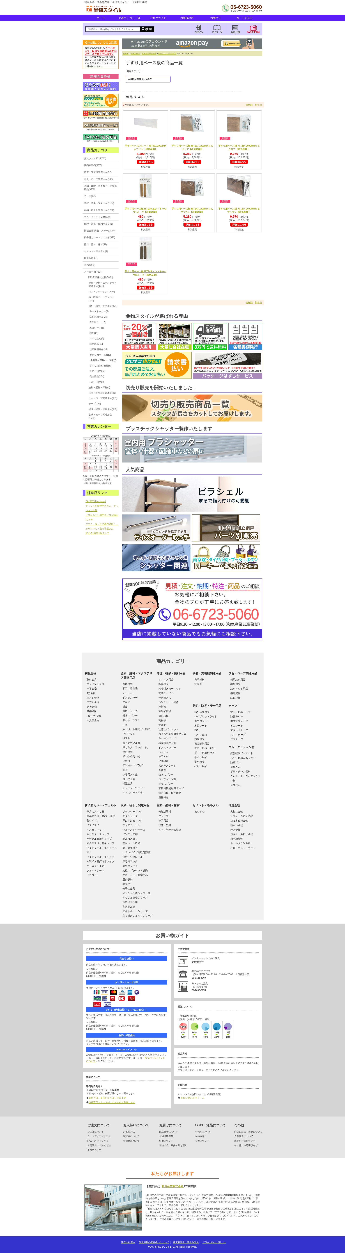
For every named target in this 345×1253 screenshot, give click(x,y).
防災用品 (199, 739)
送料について (94, 1150)
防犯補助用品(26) (98, 316)
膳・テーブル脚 (131, 742)
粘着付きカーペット (169, 688)
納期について (166, 1141)
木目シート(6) (96, 327)
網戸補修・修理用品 (169, 792)
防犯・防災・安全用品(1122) (99, 203)
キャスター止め (95, 865)
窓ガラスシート (167, 765)
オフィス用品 (166, 679)
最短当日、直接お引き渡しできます (107, 1098)
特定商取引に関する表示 (186, 1242)
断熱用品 (163, 684)
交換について (202, 1141)
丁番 (125, 724)
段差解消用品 (202, 743)
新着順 (258, 104)
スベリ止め (200, 734)
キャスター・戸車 (133, 792)
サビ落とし (164, 697)
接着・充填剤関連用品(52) (97, 172)
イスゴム (92, 875)
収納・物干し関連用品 (135, 805)
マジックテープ (239, 730)
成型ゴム (235, 767)
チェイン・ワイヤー (134, 788)
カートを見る (244, 17)
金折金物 (92, 706)
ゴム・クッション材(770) (97, 217)
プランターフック (133, 811)
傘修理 (162, 770)
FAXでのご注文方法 (97, 1141)
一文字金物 (93, 720)
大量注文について (243, 1136)
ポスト (126, 738)
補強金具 (128, 783)
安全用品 (199, 761)
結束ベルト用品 (239, 688)
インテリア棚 (130, 834)
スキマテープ (237, 734)
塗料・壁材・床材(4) (99, 387)
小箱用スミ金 (130, 774)
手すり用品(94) (97, 371)
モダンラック (130, 816)
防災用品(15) (96, 344)
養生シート (236, 725)
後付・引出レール (133, 856)
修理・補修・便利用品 (171, 673)
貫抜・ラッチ (130, 711)
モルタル (199, 811)
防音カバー (236, 716)
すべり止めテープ (240, 711)
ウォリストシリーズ (134, 829)
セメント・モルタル (205, 805)
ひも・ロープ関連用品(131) (103, 398)
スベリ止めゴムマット (243, 757)
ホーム (101, 17)
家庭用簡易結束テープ (171, 788)
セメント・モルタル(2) (96, 251)
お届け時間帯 (166, 1136)
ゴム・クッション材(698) (102, 291)
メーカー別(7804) (93, 271)
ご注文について (95, 1131)
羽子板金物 (236, 838)
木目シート (200, 725)
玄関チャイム (166, 693)
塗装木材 (163, 756)
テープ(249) (90, 196)
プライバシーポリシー (214, 1242)
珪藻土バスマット (168, 729)
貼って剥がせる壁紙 (169, 829)
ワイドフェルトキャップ (100, 856)
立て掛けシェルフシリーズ (138, 915)
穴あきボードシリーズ (135, 911)
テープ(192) (95, 403)
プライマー (164, 816)
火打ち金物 (236, 811)
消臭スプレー (166, 783)
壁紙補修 (163, 715)
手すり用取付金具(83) (100, 365)
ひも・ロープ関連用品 (243, 673)
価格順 (249, 104)
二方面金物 (93, 702)
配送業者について (168, 1131)
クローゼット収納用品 (135, 875)
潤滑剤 (162, 724)
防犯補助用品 (202, 711)
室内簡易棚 (129, 906)
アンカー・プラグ (133, 765)
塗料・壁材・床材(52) (95, 244)
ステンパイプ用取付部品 (136, 852)
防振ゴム (235, 762)
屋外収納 (128, 879)
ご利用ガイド (158, 17)
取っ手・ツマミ (131, 720)
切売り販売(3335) (93, 165)
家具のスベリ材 (95, 811)
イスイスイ (93, 825)
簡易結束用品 (237, 679)
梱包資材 (235, 693)
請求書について (131, 1136)
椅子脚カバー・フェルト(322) (99, 237)
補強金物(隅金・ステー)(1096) (99, 230)
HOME (125, 53)
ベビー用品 (200, 766)
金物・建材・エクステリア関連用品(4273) (103, 284)
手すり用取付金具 (204, 752)
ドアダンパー (130, 697)
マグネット (129, 733)
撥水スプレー (130, 715)
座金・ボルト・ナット (243, 847)
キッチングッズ (167, 738)
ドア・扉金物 (130, 688)
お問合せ (215, 17)
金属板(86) (89, 265)
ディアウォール (131, 825)
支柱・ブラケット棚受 (135, 870)
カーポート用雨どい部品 (136, 729)
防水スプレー (166, 774)
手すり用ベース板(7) (100, 355)
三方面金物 (93, 697)
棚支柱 (126, 884)
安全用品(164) (96, 376)
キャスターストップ (98, 834)
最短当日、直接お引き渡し (173, 1145)
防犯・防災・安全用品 (167, 53)
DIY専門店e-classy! (96, 501)
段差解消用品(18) (98, 349)
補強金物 (90, 673)
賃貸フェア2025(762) (95, 158)
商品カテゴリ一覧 (129, 17)
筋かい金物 (236, 825)
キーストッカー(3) (99, 311)
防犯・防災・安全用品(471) (103, 306)
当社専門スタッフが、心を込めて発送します (112, 1102)
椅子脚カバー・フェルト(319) (101, 299)
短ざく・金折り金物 (241, 834)
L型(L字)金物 (94, 715)
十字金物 (92, 688)
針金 (125, 770)
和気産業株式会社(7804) (100, 277)
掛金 (125, 706)
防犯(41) (93, 333)
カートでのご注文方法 (99, 1136)
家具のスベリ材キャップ (100, 843)
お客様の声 (187, 17)
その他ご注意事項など (246, 1145)
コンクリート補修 (168, 702)
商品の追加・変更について (248, 1131)
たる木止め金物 (239, 820)
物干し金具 (129, 888)
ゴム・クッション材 (241, 747)
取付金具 (92, 679)
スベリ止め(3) (96, 338)
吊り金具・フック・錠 (135, 747)
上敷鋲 (126, 760)
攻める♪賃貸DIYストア (97, 533)
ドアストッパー (167, 747)
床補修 (162, 706)
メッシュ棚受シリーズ (135, 897)
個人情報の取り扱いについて (154, 1242)
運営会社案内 (128, 1242)
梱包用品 (235, 684)
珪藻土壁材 (164, 825)
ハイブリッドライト (205, 716)
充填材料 (199, 679)
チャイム (128, 692)
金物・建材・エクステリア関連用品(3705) (100, 188)
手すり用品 (200, 757)
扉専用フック (130, 861)
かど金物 (235, 829)
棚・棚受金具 (130, 847)
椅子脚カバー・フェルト (100, 805)
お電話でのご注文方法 (99, 1145)
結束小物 (235, 697)
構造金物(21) (90, 258)
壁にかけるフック (133, 820)
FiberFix (163, 752)
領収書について (131, 1141)
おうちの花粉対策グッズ (172, 733)
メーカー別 (135, 53)
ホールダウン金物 (240, 843)
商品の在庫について (244, 1141)
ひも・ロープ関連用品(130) (98, 179)
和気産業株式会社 (149, 53)
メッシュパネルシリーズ (136, 893)
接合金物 (128, 751)
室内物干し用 (130, 902)
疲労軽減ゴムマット (241, 753)
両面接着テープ (239, 720)
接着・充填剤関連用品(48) (102, 392)
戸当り (126, 702)
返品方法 (199, 1136)
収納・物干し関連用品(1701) (99, 210)
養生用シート (202, 720)
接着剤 (198, 684)
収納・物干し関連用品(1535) (100, 416)
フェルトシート (95, 870)
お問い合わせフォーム (192, 1098)
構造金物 (234, 805)
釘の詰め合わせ (131, 756)
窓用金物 (128, 683)
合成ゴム (235, 785)
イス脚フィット (95, 829)
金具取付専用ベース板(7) (103, 360)
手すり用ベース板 (204, 748)
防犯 (196, 730)
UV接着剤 (163, 761)
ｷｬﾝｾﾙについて (203, 1131)
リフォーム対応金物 (241, 816)
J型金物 (91, 693)
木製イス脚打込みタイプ (100, 861)
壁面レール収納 (131, 843)
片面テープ (236, 739)
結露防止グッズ (167, 743)
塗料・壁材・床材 (168, 805)
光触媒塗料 (164, 811)
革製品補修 (164, 711)
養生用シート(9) (97, 322)
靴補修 (162, 720)
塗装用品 (163, 820)
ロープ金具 (129, 779)
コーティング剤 (167, 779)
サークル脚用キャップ (99, 838)
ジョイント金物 (95, 684)
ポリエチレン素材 (240, 771)
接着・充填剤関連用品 (207, 673)
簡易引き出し (130, 838)
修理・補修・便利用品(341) (98, 223)
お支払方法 (129, 1131)
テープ (233, 705)
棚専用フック (130, 865)
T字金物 (91, 711)
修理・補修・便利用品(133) (103, 409)
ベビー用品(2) (96, 382)
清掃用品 (163, 797)
